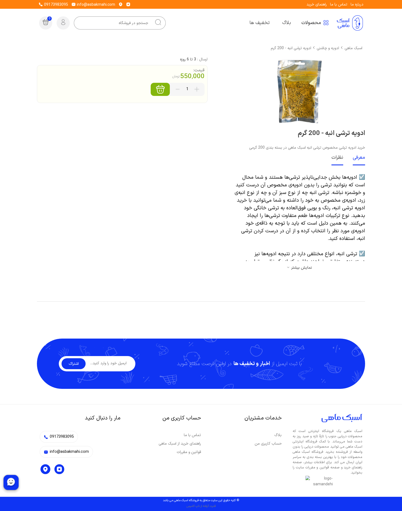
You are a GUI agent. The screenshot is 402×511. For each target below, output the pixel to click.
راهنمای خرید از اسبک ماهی (180, 444)
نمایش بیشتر (301, 268)
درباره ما (357, 4)
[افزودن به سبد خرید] (160, 89)
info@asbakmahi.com (95, 5)
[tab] (354, 158)
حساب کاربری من (268, 444)
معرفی (359, 157)
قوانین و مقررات (189, 452)
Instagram (59, 469)
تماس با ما (338, 4)
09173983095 (55, 5)
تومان (176, 76)
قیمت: (199, 70)
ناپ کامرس (193, 506)
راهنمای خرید (317, 4)
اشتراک (74, 364)
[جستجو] (158, 23)
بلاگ (278, 435)
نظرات (337, 157)
